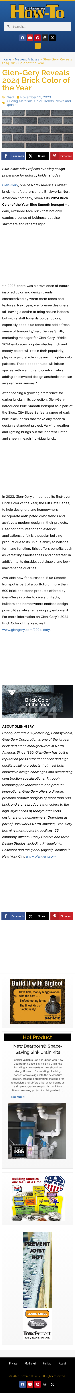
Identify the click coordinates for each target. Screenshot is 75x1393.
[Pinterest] (37, 37)
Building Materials (19, 101)
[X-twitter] (52, 37)
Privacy (13, 1363)
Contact (47, 1363)
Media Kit (30, 1363)
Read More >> (18, 1096)
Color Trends (44, 101)
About (62, 1363)
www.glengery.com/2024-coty (26, 630)
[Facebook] (22, 37)
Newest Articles (27, 59)
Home (6, 59)
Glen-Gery (10, 185)
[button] (38, 46)
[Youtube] (30, 37)
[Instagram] (45, 37)
